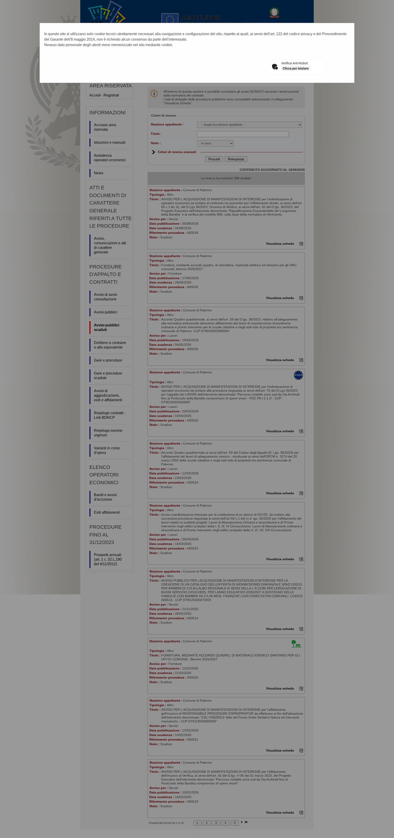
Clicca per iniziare (296, 68)
